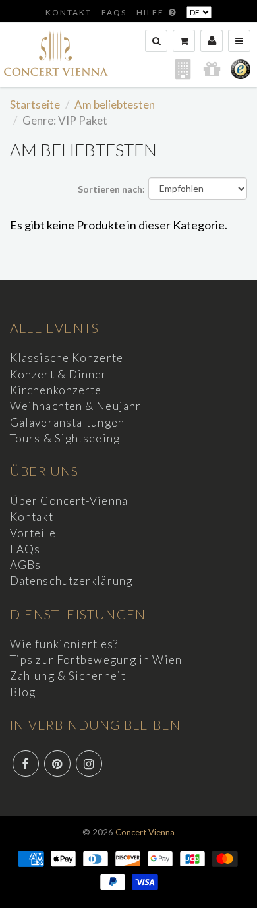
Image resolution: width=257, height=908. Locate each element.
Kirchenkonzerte (56, 390)
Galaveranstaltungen (67, 422)
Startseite (35, 104)
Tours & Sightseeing (65, 438)
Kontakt (68, 12)
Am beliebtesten (114, 104)
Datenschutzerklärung (71, 581)
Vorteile (33, 533)
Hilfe (151, 12)
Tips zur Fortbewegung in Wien (96, 660)
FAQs (114, 12)
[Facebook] (26, 763)
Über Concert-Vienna (69, 501)
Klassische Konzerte (66, 358)
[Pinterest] (57, 763)
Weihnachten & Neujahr (75, 406)
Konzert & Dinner (58, 374)
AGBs (25, 565)
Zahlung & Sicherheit (68, 675)
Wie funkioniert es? (64, 644)
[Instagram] (89, 763)
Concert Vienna (145, 832)
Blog (23, 692)
